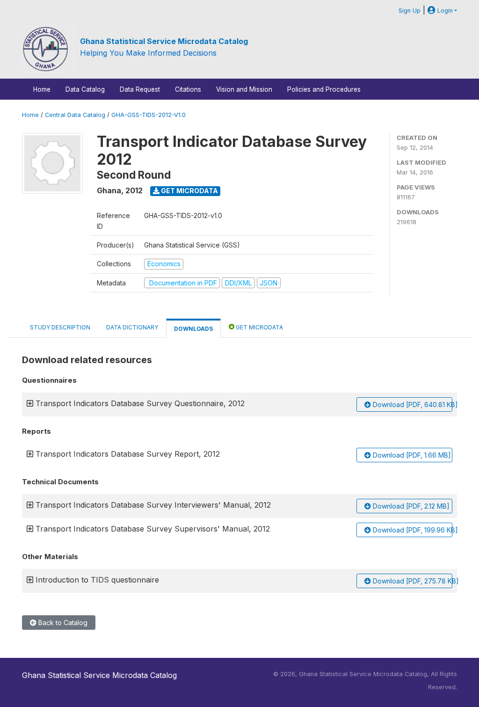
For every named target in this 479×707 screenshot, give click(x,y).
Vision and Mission (244, 89)
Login (444, 10)
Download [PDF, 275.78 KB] (411, 581)
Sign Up (410, 10)
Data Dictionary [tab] (132, 327)
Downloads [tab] (193, 328)
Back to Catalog (61, 623)
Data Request (140, 89)
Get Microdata (189, 191)
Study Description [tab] (60, 327)
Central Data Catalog (75, 114)
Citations (188, 89)
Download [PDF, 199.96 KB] (411, 530)
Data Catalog (85, 89)
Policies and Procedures (324, 89)
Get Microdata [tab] (258, 327)
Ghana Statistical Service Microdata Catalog (164, 41)
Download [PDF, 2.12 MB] (410, 506)
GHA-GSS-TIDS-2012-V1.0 (148, 114)
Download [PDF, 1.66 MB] (411, 455)
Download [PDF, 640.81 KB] (411, 404)
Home (42, 89)
